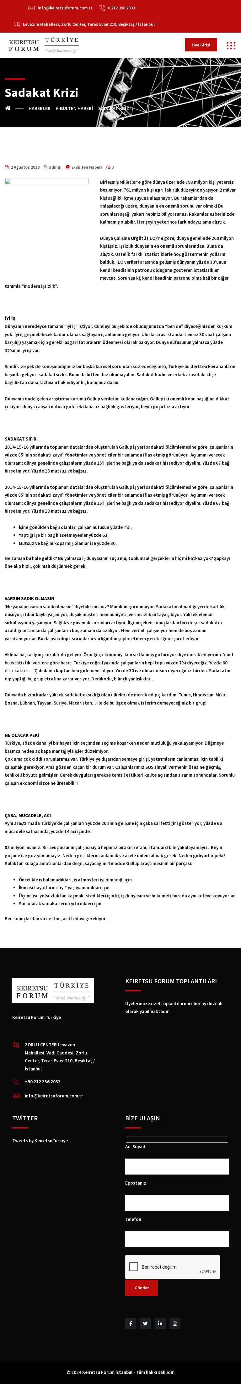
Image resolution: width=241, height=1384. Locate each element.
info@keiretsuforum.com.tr (65, 8)
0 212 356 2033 (121, 8)
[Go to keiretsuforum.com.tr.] (14, 108)
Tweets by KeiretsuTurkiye (40, 1141)
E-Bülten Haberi (87, 167)
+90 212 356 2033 (43, 1082)
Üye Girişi (201, 45)
